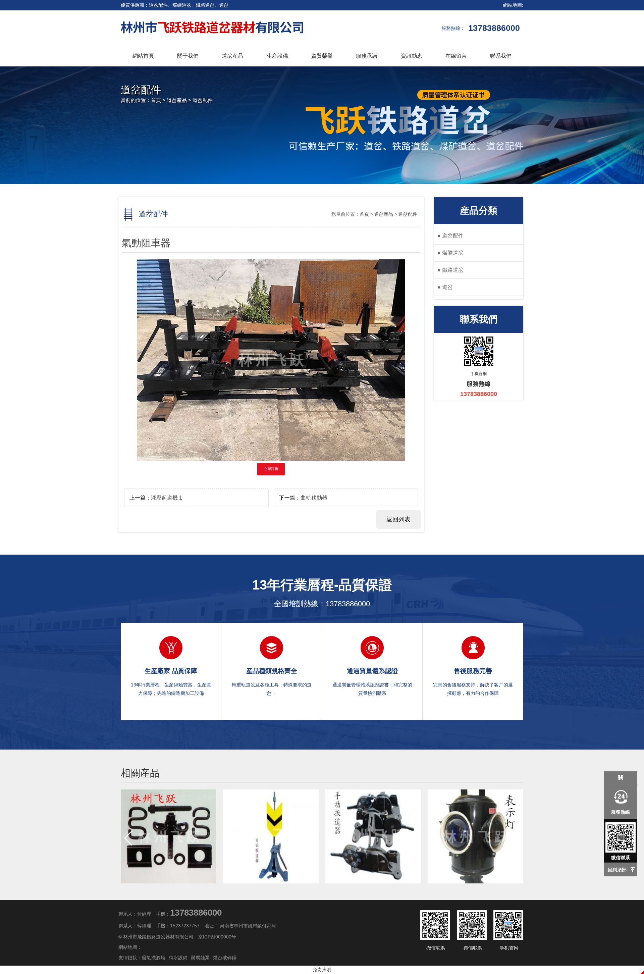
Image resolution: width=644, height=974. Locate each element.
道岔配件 (203, 100)
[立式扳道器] (271, 836)
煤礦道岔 (450, 253)
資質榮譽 (322, 56)
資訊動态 (411, 56)
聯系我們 (501, 56)
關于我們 (188, 56)
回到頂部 (617, 869)
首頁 (156, 100)
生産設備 (277, 56)
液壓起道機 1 (166, 498)
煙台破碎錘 (224, 957)
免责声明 (322, 969)
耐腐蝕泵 (200, 957)
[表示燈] (475, 836)
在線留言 (456, 56)
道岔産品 (232, 56)
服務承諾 (366, 56)
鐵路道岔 (450, 270)
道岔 (445, 287)
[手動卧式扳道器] (373, 836)
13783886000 (348, 604)
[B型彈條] (168, 836)
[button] (515, 838)
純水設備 (178, 957)
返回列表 (398, 519)
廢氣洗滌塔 (153, 957)
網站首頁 (143, 56)
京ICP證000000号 (217, 936)
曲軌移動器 (314, 498)
